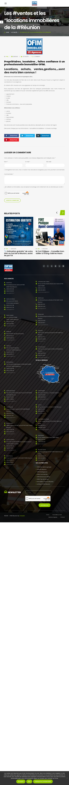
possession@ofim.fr (43, 357)
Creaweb (22, 516)
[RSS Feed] (59, 266)
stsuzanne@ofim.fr (11, 401)
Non (29, 781)
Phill (7, 56)
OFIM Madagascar (42, 472)
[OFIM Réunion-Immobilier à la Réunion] (34, 3)
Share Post (13, 136)
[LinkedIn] (51, 266)
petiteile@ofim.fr (10, 340)
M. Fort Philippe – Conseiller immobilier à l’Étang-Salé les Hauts (50, 252)
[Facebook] (43, 266)
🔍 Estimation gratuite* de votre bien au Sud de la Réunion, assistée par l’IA (18, 253)
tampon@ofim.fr (10, 356)
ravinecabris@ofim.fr (43, 292)
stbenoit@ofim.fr (10, 417)
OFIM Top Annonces (43, 479)
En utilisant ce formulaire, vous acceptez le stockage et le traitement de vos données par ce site (34, 187)
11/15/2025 (45, 248)
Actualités (14, 32)
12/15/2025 (13, 248)
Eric (7, 248)
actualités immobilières (37, 128)
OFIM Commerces (42, 474)
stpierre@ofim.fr (10, 464)
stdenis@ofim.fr (42, 444)
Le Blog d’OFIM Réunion (43, 484)
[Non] (67, 778)
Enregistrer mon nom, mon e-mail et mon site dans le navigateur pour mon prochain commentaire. (35, 170)
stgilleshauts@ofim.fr (43, 429)
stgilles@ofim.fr (42, 460)
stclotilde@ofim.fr (11, 450)
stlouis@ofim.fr (42, 308)
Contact (63, 517)
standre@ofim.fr (10, 434)
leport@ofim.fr (42, 413)
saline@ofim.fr (10, 309)
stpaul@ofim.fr (10, 293)
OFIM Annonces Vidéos (43, 477)
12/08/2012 (15, 56)
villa (7, 100)
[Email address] (63, 266)
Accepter (21, 781)
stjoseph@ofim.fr (11, 326)
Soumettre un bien (57, 514)
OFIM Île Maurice (41, 469)
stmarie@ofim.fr (10, 372)
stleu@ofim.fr (41, 341)
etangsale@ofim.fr (43, 325)
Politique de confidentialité (43, 781)
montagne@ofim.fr (43, 399)
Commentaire (9, 174)
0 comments (36, 56)
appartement (10, 94)
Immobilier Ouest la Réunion (45, 481)
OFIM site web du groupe (44, 467)
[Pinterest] (55, 266)
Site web (48, 162)
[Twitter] (47, 266)
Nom (6, 162)
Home (7, 32)
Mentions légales (53, 517)
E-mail (27, 162)
